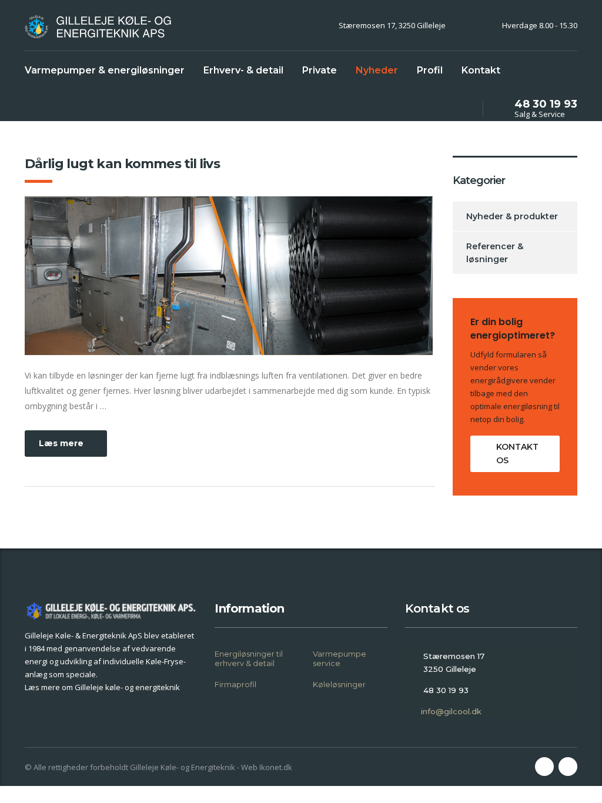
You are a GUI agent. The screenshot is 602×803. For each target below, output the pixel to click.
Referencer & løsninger (494, 253)
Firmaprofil (235, 684)
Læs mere (61, 443)
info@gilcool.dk (451, 711)
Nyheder (377, 70)
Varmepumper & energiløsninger (105, 70)
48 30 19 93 (545, 104)
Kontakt (480, 70)
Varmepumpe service (339, 658)
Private (319, 70)
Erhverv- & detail (243, 70)
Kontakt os (517, 453)
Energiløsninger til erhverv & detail (249, 658)
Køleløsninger (339, 684)
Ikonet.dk (275, 767)
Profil (430, 70)
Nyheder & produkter (512, 216)
